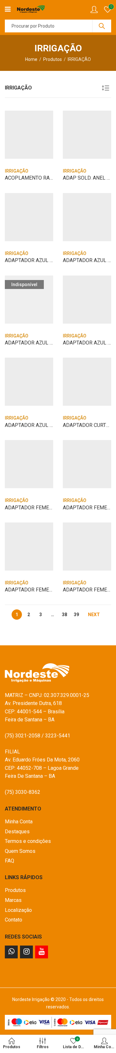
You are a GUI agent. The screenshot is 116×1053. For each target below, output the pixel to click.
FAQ (9, 861)
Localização (18, 910)
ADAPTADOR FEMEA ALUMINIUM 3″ (46, 508)
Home (31, 59)
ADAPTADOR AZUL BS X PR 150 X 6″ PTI (51, 260)
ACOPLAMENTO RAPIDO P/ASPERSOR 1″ (53, 178)
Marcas (13, 900)
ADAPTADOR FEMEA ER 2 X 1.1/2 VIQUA (51, 590)
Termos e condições (28, 841)
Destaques (17, 831)
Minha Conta (19, 822)
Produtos (52, 59)
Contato (13, 920)
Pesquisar (101, 26)
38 (64, 614)
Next (94, 614)
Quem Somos (20, 851)
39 (76, 614)
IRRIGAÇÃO (16, 171)
